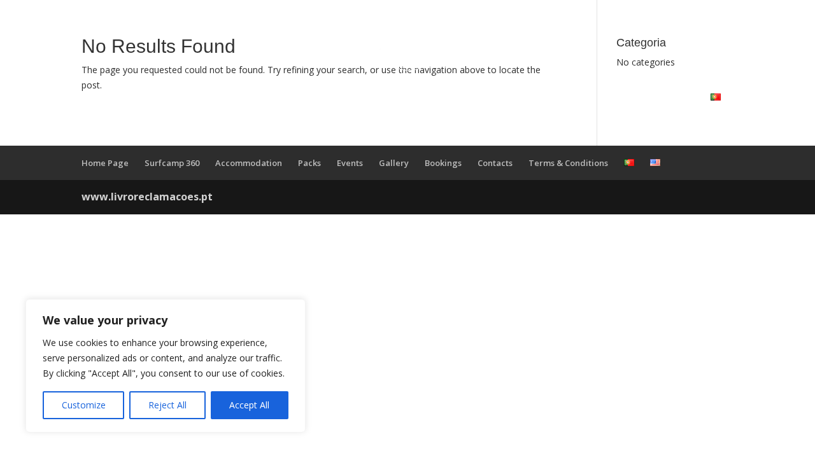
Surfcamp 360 (119, 97)
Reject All (167, 405)
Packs (353, 97)
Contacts (659, 97)
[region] (165, 366)
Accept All (249, 405)
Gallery (490, 97)
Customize (84, 405)
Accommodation (251, 97)
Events (418, 97)
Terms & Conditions (568, 163)
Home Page (105, 163)
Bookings (571, 97)
